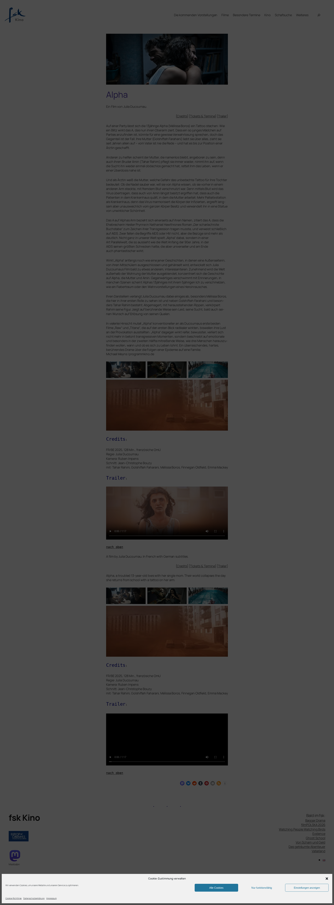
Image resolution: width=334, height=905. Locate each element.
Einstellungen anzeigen (307, 887)
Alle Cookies (216, 887)
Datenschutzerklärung (34, 898)
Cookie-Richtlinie (13, 898)
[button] (327, 878)
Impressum (51, 898)
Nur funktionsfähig (261, 887)
